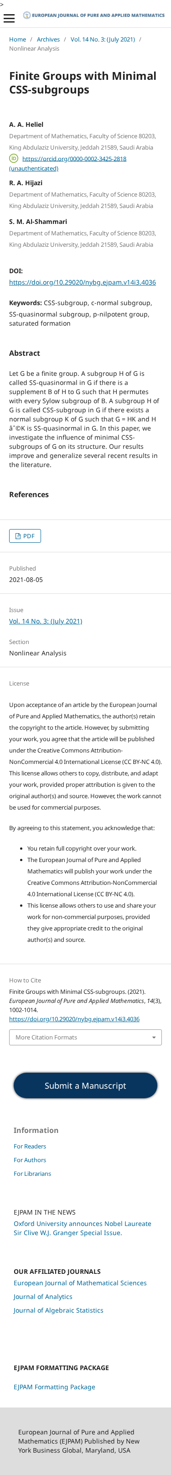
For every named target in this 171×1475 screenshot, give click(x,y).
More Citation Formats (46, 1037)
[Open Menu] (9, 18)
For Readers (30, 1146)
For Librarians (32, 1173)
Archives (48, 39)
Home (17, 39)
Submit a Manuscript (85, 1085)
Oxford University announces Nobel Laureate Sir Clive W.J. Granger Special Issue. (82, 1228)
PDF (28, 536)
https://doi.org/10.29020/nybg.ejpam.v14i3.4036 (82, 282)
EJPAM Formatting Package (54, 1386)
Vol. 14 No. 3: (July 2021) (103, 39)
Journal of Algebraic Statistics (59, 1310)
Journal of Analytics (43, 1296)
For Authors (30, 1160)
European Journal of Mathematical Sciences (80, 1282)
